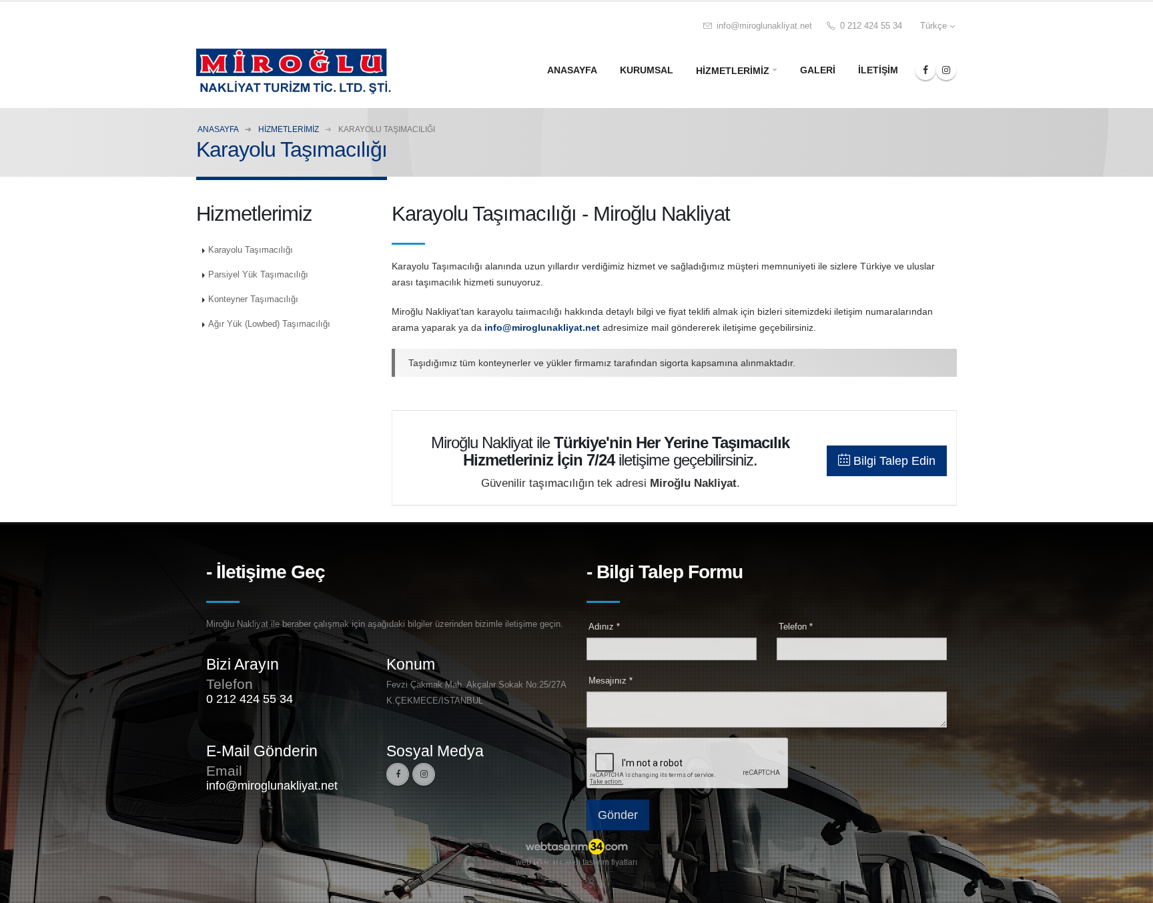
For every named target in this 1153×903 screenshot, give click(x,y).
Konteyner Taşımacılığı (253, 299)
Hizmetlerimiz (732, 70)
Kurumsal (646, 70)
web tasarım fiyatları (601, 862)
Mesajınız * (611, 681)
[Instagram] (424, 774)
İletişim (878, 70)
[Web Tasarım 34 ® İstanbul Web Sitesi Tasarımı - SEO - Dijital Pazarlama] (576, 847)
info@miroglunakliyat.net (763, 26)
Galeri (817, 70)
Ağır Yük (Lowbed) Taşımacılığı (269, 324)
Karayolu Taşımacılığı (250, 250)
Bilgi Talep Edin (892, 461)
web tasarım (538, 862)
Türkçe (933, 26)
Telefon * (796, 627)
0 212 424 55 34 (869, 26)
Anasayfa (572, 70)
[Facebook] (398, 774)
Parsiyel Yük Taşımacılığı (258, 274)
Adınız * (604, 627)
